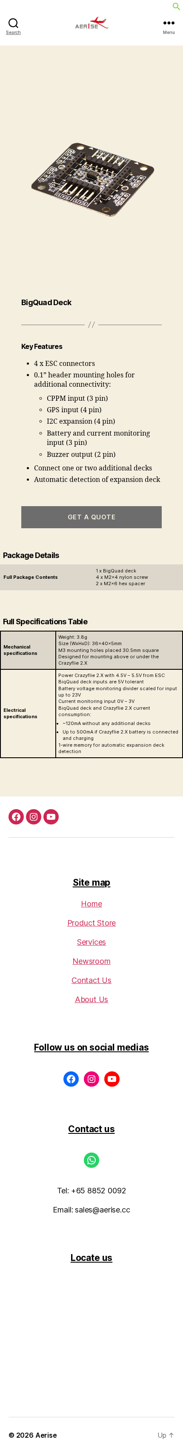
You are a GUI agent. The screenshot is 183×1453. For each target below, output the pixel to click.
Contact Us (91, 980)
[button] (176, 6)
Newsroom (91, 961)
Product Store (91, 922)
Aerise (46, 1435)
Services (91, 942)
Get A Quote (92, 517)
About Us (92, 999)
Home (91, 903)
